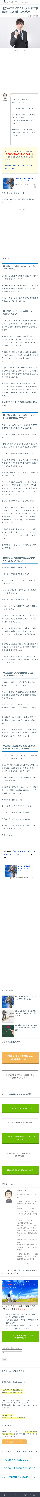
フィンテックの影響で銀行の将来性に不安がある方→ (20, 1138)
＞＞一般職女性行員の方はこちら (18, 1477)
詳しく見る (28, 1264)
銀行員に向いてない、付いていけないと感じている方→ (20, 1154)
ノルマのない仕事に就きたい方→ (20, 1108)
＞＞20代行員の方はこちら (15, 1459)
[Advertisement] (20, 72)
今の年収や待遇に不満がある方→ (20, 1123)
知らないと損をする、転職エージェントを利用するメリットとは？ (20, 1076)
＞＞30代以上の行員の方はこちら (19, 1468)
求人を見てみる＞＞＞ (14, 1442)
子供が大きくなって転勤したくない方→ (21, 1170)
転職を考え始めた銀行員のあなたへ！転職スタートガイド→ (20, 1057)
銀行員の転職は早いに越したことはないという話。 (26, 179)
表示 (8, 259)
